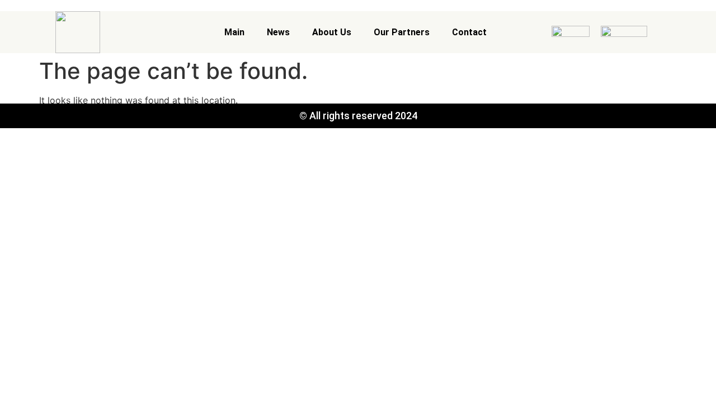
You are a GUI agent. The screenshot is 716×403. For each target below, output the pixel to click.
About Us (331, 32)
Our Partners (402, 32)
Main (234, 32)
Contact (469, 32)
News (278, 32)
